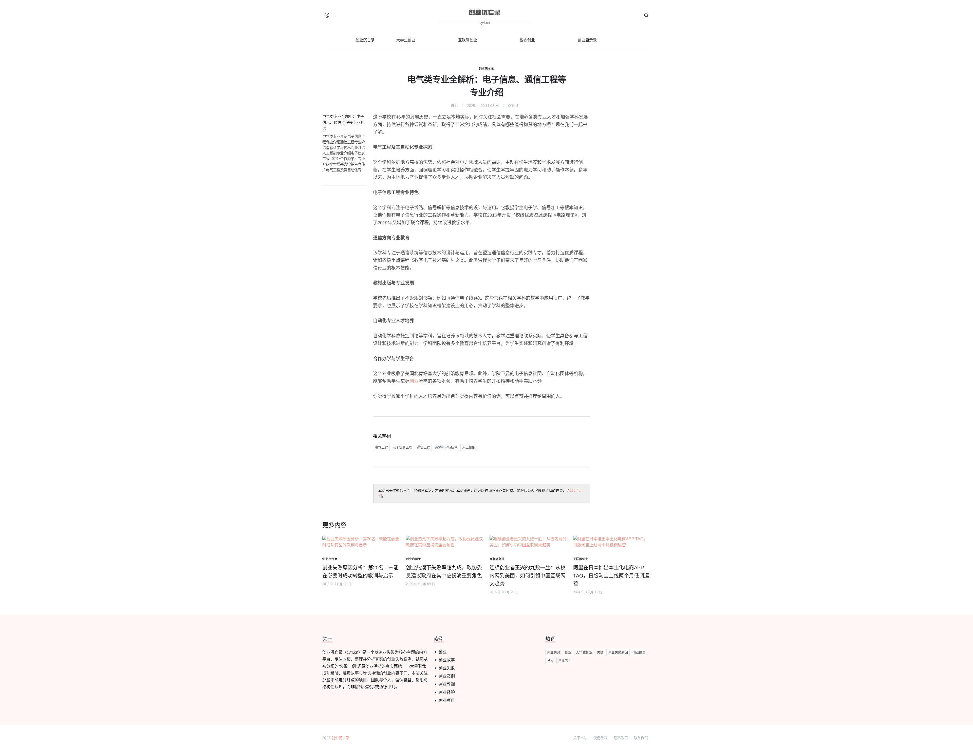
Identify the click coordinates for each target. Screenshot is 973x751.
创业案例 (447, 676)
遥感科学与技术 (446, 447)
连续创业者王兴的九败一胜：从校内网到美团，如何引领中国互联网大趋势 (528, 576)
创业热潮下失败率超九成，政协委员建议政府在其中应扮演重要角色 (444, 572)
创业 (414, 381)
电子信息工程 (402, 447)
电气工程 (381, 447)
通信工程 (423, 447)
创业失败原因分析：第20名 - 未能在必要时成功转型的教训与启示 (360, 572)
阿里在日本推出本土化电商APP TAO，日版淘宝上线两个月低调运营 (611, 576)
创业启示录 (486, 68)
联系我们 (641, 738)
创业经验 (447, 692)
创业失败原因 (618, 652)
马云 (550, 660)
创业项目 (447, 700)
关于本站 (580, 738)
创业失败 (447, 668)
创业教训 (447, 684)
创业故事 (447, 660)
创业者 (563, 660)
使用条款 (600, 738)
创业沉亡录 (340, 738)
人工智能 (468, 447)
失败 (600, 652)
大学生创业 (584, 652)
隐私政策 (621, 738)
